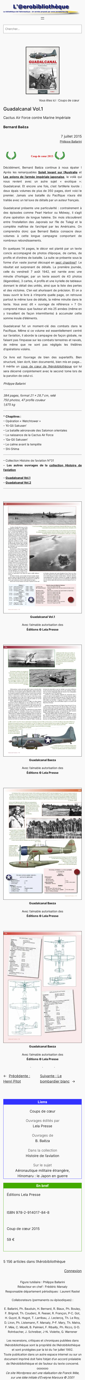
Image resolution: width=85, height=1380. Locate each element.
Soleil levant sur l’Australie (57, 172)
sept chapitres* (65, 262)
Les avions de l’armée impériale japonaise (33, 177)
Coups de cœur (68, 100)
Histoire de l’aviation (42, 1156)
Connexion (73, 1271)
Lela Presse (42, 1126)
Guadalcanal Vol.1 (18, 477)
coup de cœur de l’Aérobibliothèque (46, 366)
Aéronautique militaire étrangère (42, 1170)
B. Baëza (42, 1141)
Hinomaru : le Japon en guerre (43, 1176)
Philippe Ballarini (71, 141)
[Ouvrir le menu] (42, 18)
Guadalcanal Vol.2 (18, 482)
